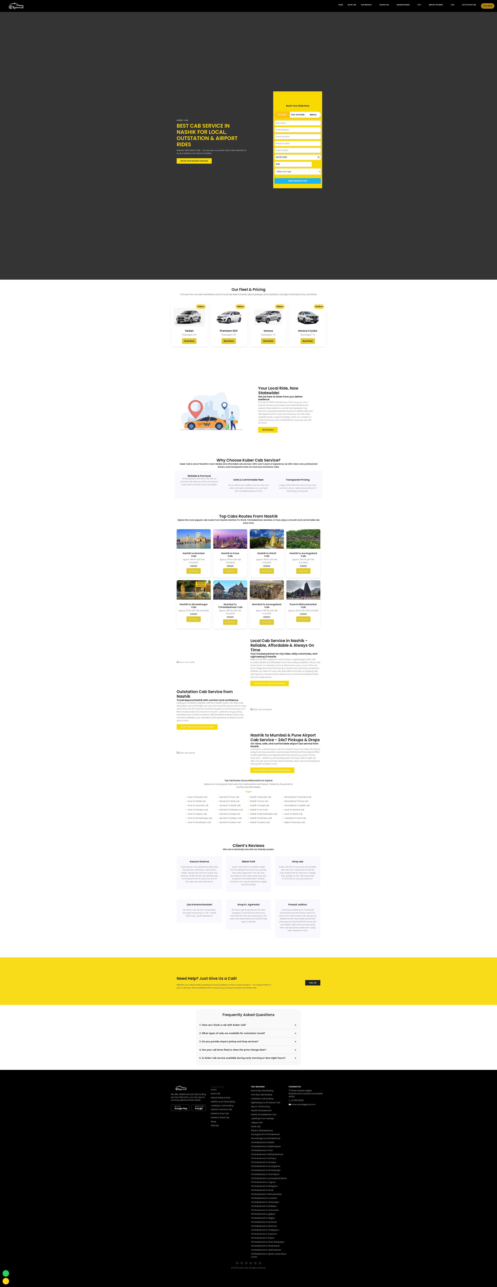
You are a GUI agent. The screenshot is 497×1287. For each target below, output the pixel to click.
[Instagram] (241, 1263)
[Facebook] (237, 1263)
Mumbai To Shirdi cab (230, 801)
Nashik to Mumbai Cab (221, 1109)
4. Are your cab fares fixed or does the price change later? (232, 1049)
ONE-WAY (282, 114)
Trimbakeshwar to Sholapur (263, 1162)
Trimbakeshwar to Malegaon (264, 1186)
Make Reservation (297, 181)
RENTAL (313, 114)
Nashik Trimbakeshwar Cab (263, 1114)
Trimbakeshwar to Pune (262, 1150)
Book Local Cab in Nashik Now (269, 683)
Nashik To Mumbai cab (260, 797)
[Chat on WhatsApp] (6, 1273)
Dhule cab (256, 1126)
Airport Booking (436, 5)
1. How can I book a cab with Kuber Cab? (222, 1024)
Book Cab (352, 5)
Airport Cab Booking (260, 1106)
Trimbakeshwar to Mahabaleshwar (267, 1154)
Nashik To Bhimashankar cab (263, 814)
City (419, 5)
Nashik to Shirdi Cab (220, 1117)
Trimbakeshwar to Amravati (264, 1222)
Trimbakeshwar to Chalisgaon (265, 1230)
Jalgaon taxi (256, 1122)
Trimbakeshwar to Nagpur (263, 1218)
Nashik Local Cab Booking (223, 1101)
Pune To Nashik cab (197, 801)
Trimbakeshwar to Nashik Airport (266, 1146)
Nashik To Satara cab (260, 822)
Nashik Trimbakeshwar (261, 1110)
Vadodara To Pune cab (295, 818)
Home (340, 5)
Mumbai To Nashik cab (230, 805)
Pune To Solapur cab (197, 814)
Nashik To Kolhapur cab (261, 818)
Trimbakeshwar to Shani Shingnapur (267, 1242)
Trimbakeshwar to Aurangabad (265, 1166)
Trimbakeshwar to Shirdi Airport (265, 1246)
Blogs (213, 1121)
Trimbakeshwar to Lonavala (264, 1198)
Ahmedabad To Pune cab (296, 801)
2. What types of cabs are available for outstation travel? (232, 1033)
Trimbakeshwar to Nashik (262, 1142)
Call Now (487, 6)
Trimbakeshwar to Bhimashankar (266, 1194)
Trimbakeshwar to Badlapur (264, 1206)
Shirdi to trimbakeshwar (262, 1130)
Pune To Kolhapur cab (198, 809)
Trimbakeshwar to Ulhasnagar (265, 1202)
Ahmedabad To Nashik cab (297, 805)
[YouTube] (255, 1263)
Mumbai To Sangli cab (230, 814)
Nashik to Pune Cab (220, 1113)
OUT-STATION (297, 114)
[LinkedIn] (251, 1263)
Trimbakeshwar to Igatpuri (263, 1214)
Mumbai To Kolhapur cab (231, 809)
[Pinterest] (260, 1263)
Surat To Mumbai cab (294, 809)
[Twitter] (246, 1263)
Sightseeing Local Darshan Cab (265, 1102)
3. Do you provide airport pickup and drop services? (228, 1041)
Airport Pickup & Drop (220, 1097)
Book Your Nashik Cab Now (194, 161)
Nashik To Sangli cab (259, 805)
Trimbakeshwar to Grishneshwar (266, 1250)
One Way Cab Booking (261, 1094)
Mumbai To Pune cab (229, 797)
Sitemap (215, 1125)
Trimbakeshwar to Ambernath (265, 1210)
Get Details (268, 430)
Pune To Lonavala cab (198, 805)
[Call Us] (6, 1281)
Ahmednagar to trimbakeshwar (265, 1138)
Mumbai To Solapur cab (231, 818)
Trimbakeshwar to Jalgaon (263, 1182)
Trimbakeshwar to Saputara (264, 1234)
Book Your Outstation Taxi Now (197, 727)
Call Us (312, 982)
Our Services (366, 5)
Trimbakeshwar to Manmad (264, 1226)
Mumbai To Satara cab (230, 822)
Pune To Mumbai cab (197, 797)
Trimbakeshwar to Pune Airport (265, 1174)
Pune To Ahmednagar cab (200, 818)
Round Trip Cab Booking (262, 1090)
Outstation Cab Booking (222, 1105)
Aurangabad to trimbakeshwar (265, 1134)
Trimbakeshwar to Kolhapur (263, 1158)
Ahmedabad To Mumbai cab (297, 797)
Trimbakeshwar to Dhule (262, 1190)
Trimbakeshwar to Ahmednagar (266, 1170)
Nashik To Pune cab (259, 801)
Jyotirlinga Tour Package (262, 1118)
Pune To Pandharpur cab (199, 822)
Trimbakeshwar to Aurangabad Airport (269, 1178)
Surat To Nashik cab (293, 814)
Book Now (189, 341)
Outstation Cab (469, 5)
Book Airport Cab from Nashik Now (272, 770)
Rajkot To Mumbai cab (294, 822)
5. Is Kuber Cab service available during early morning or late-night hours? (242, 1057)
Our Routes (384, 5)
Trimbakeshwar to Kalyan (262, 1238)
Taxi (452, 5)
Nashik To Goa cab (259, 809)
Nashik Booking (403, 5)
